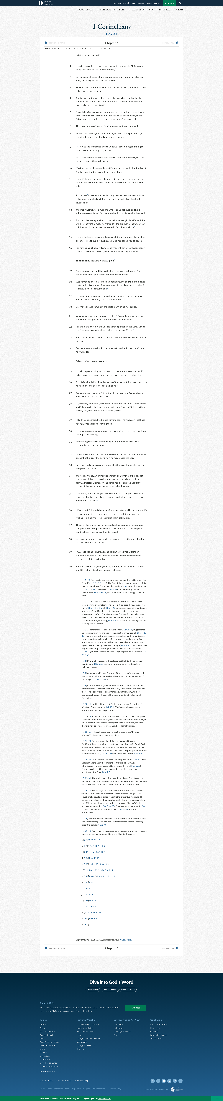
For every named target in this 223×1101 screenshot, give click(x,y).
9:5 (103, 846)
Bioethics (44, 1052)
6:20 (91, 882)
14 (101, 48)
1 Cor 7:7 (126, 629)
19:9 (103, 852)
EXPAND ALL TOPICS (48, 1071)
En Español (111, 34)
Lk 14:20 (93, 900)
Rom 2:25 (93, 870)
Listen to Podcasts (109, 990)
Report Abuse (153, 3)
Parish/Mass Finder (159, 1024)
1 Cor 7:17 (98, 592)
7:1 (84, 580)
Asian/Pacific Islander (49, 1042)
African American (47, 1031)
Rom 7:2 (93, 918)
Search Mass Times (85, 1031)
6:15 (111, 870)
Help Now (169, 3)
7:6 (84, 661)
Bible (42, 1049)
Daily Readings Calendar (129, 3)
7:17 (85, 741)
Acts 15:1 (104, 864)
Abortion (44, 1024)
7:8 (84, 685)
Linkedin (169, 1081)
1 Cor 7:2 (125, 645)
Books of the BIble (85, 1028)
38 (93, 589)
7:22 (86, 876)
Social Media (156, 1038)
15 (105, 48)
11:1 (104, 583)
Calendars (155, 1031)
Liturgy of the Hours (86, 1045)
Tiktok (180, 1081)
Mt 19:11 (92, 840)
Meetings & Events (122, 1031)
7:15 (85, 732)
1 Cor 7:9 (102, 824)
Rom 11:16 (94, 858)
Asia (42, 1038)
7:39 (85, 831)
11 (90, 48)
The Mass (81, 1049)
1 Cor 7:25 (86, 589)
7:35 (87, 912)
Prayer (80, 1035)
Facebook (158, 1081)
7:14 (86, 858)
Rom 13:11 (93, 894)
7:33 (86, 900)
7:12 (85, 716)
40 (88, 580)
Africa (42, 1028)
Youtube (164, 1081)
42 (99, 912)
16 (109, 48)
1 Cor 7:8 (121, 809)
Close (216, 1098)
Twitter (153, 1081)
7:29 (85, 778)
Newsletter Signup (158, 1035)
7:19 (86, 870)
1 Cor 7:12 (99, 679)
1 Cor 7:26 (110, 608)
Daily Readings (119, 3)
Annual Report (46, 1035)
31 (89, 778)
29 (99, 870)
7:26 (85, 888)
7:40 (86, 924)
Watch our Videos (128, 990)
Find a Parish (138, 3)
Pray (115, 1035)
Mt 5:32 (96, 852)
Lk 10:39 (93, 912)
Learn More (136, 1008)
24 (105, 592)
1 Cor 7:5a (98, 664)
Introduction (51, 48)
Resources (155, 1028)
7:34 (85, 906)
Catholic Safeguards (49, 1066)
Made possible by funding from (156, 1089)
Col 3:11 (103, 876)
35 (83, 636)
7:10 (85, 704)
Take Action (118, 1024)
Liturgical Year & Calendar (88, 1038)
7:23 (86, 882)
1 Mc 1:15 (93, 864)
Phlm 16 (111, 876)
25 (90, 924)
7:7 (84, 673)
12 (94, 48)
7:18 (86, 864)
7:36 (85, 790)
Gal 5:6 (104, 870)
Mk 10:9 (110, 707)
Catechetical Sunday (49, 1062)
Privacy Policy (125, 939)
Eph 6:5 (92, 876)
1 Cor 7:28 (135, 766)
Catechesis (45, 1059)
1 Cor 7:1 (97, 583)
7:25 (85, 759)
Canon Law (45, 1056)
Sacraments (82, 1042)
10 (86, 48)
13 (97, 48)
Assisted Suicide (47, 1045)
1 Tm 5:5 (92, 906)
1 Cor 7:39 (112, 589)
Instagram (175, 1081)
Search (180, 2)
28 (89, 759)
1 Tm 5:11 (92, 846)
